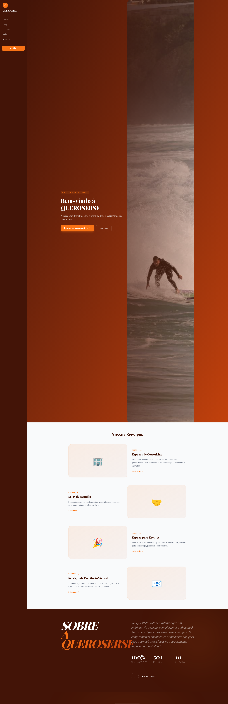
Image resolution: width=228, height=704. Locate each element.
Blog (5, 25)
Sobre (5, 34)
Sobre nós (104, 228)
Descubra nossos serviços (76, 228)
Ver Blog (13, 48)
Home (5, 19)
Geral (8, 29)
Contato (6, 39)
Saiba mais (136, 471)
